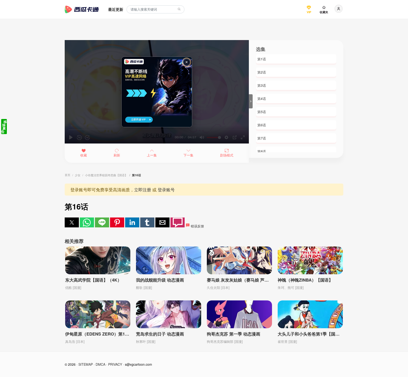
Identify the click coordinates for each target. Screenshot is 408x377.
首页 (67, 175)
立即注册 (142, 189)
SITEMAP (85, 364)
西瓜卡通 (82, 9)
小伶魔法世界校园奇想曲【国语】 (106, 175)
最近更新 (115, 9)
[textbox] (155, 9)
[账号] (338, 8)
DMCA (100, 364)
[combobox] (155, 9)
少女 (78, 175)
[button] (72, 222)
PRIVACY (115, 364)
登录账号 (166, 189)
